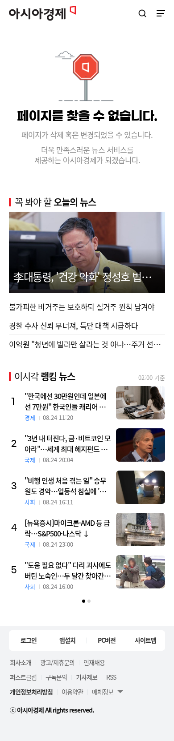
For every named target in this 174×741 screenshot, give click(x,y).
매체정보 (102, 691)
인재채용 (94, 662)
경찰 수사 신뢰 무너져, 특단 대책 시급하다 (73, 325)
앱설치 (67, 640)
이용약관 (72, 691)
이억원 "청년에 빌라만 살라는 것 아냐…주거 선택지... (87, 344)
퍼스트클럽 (23, 677)
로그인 (29, 640)
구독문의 (56, 677)
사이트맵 (145, 640)
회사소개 (20, 662)
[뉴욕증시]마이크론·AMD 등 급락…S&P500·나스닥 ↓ (67, 528)
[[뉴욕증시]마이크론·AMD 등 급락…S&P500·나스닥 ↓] (140, 529)
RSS (111, 677)
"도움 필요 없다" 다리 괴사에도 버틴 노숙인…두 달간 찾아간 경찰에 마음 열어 (68, 570)
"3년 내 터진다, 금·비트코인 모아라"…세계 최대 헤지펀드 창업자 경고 (68, 443)
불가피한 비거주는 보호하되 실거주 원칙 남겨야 (81, 306)
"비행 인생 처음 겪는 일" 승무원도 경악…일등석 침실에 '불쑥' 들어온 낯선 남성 (65, 485)
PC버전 (107, 640)
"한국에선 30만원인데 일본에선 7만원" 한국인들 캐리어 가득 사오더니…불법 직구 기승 (68, 401)
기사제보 (86, 677)
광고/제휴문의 (57, 662)
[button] (83, 601)
